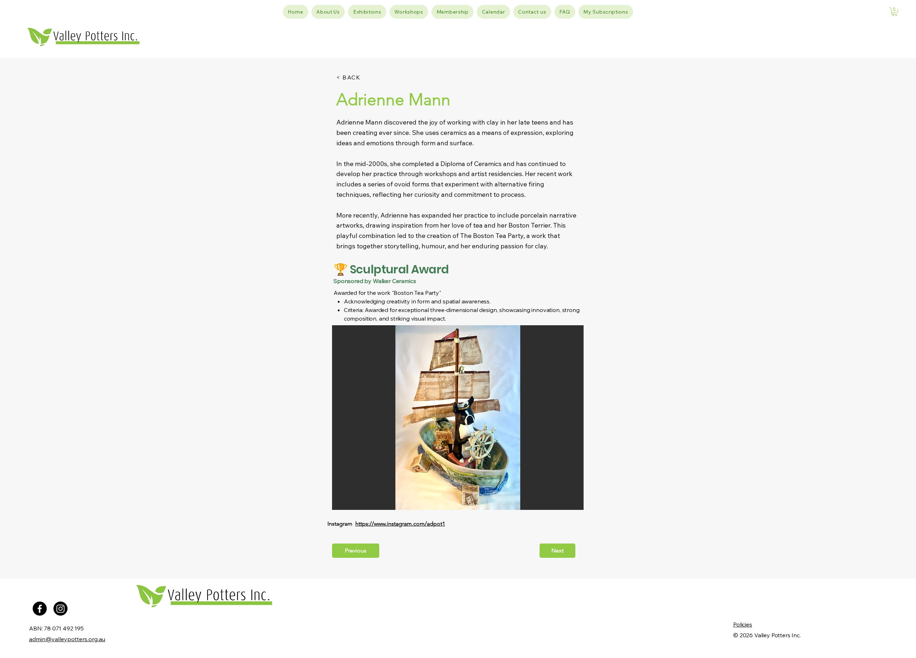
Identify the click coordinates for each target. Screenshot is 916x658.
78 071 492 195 (64, 628)
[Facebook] (39, 608)
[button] (895, 12)
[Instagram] (60, 608)
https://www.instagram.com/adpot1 (400, 523)
